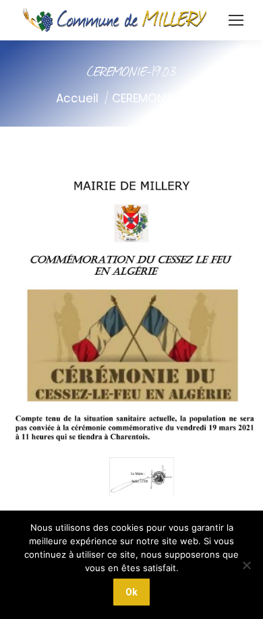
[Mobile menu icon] (236, 20)
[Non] (246, 565)
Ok (131, 592)
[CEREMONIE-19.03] (131, 345)
